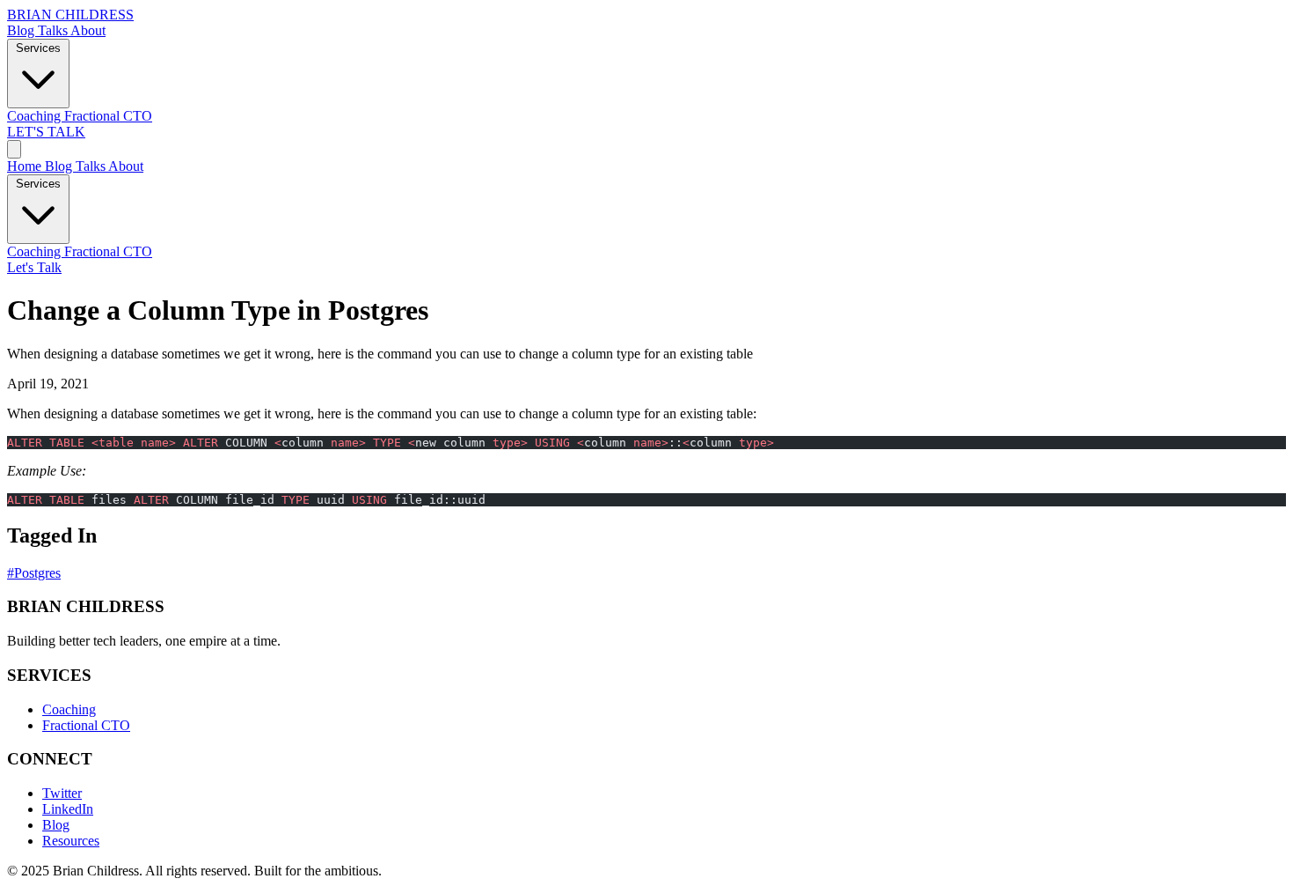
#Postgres (34, 572)
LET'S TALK (46, 131)
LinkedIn (67, 808)
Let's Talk (34, 267)
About (88, 30)
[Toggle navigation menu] (14, 149)
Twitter (62, 793)
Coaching (35, 115)
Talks (54, 30)
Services (38, 48)
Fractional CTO (108, 115)
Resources (70, 840)
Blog (22, 30)
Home (26, 166)
